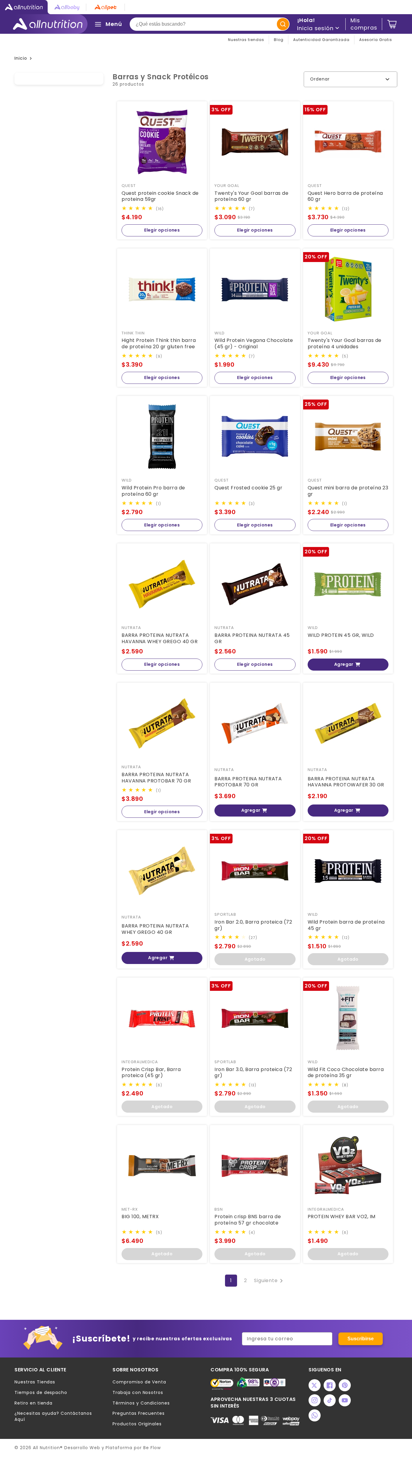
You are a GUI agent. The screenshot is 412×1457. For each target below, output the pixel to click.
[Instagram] (315, 1400)
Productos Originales (137, 1424)
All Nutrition (46, 1448)
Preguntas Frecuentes (139, 1413)
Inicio (20, 58)
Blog (279, 39)
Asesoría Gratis (375, 39)
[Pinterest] (345, 1385)
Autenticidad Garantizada (321, 39)
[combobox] (210, 24)
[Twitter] (315, 1385)
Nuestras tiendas (246, 39)
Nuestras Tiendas (34, 1382)
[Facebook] (330, 1385)
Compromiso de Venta (139, 1382)
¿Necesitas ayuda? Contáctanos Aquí (53, 1416)
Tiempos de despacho (40, 1392)
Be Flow (152, 1448)
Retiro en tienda (33, 1403)
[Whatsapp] (315, 1415)
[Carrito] (392, 24)
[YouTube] (345, 1400)
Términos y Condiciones (141, 1403)
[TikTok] (330, 1400)
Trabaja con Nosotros (138, 1392)
